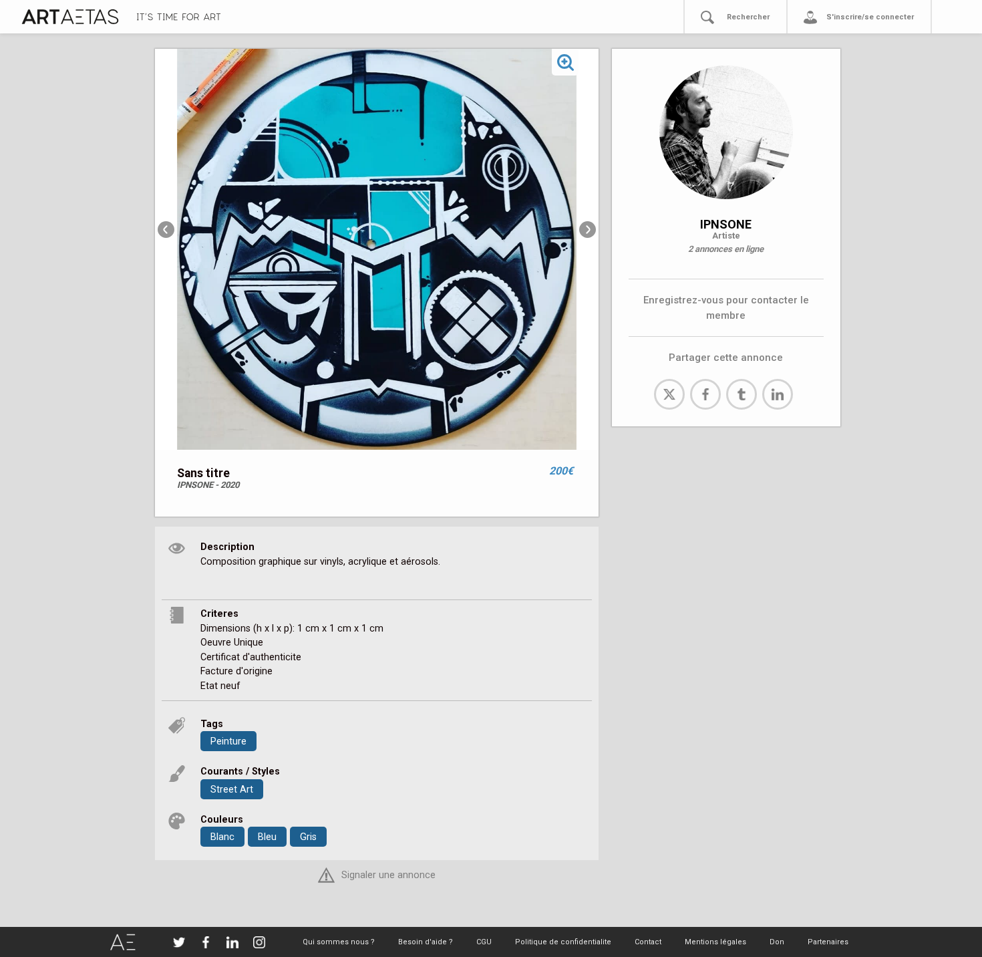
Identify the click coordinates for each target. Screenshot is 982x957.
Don (777, 942)
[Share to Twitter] (669, 394)
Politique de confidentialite (563, 942)
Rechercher (748, 17)
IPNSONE (726, 224)
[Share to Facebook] (705, 394)
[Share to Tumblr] (741, 394)
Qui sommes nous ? (339, 942)
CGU (484, 942)
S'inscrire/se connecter (870, 17)
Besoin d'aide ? (425, 942)
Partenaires (828, 942)
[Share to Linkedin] (777, 394)
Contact (648, 942)
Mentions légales (715, 942)
